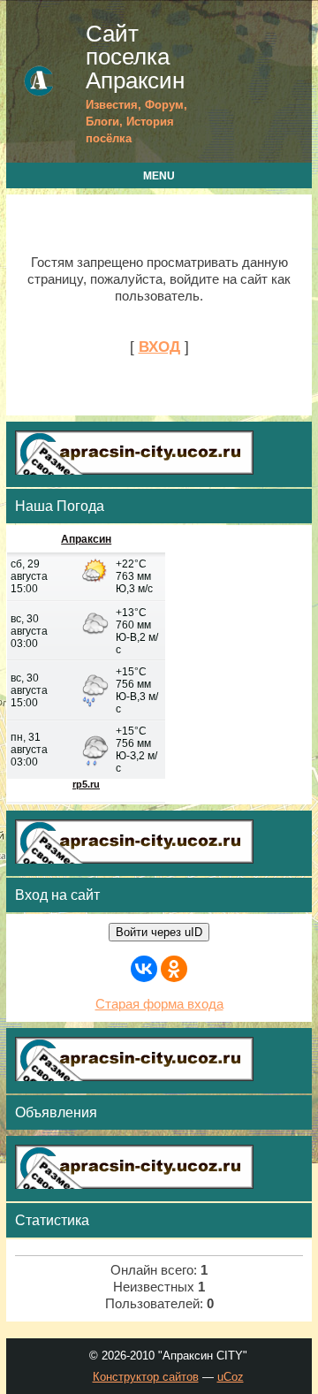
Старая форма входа (159, 1004)
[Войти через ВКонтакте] (144, 969)
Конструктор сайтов (146, 1376)
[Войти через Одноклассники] (174, 969)
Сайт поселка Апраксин (135, 57)
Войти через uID (159, 932)
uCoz (230, 1376)
